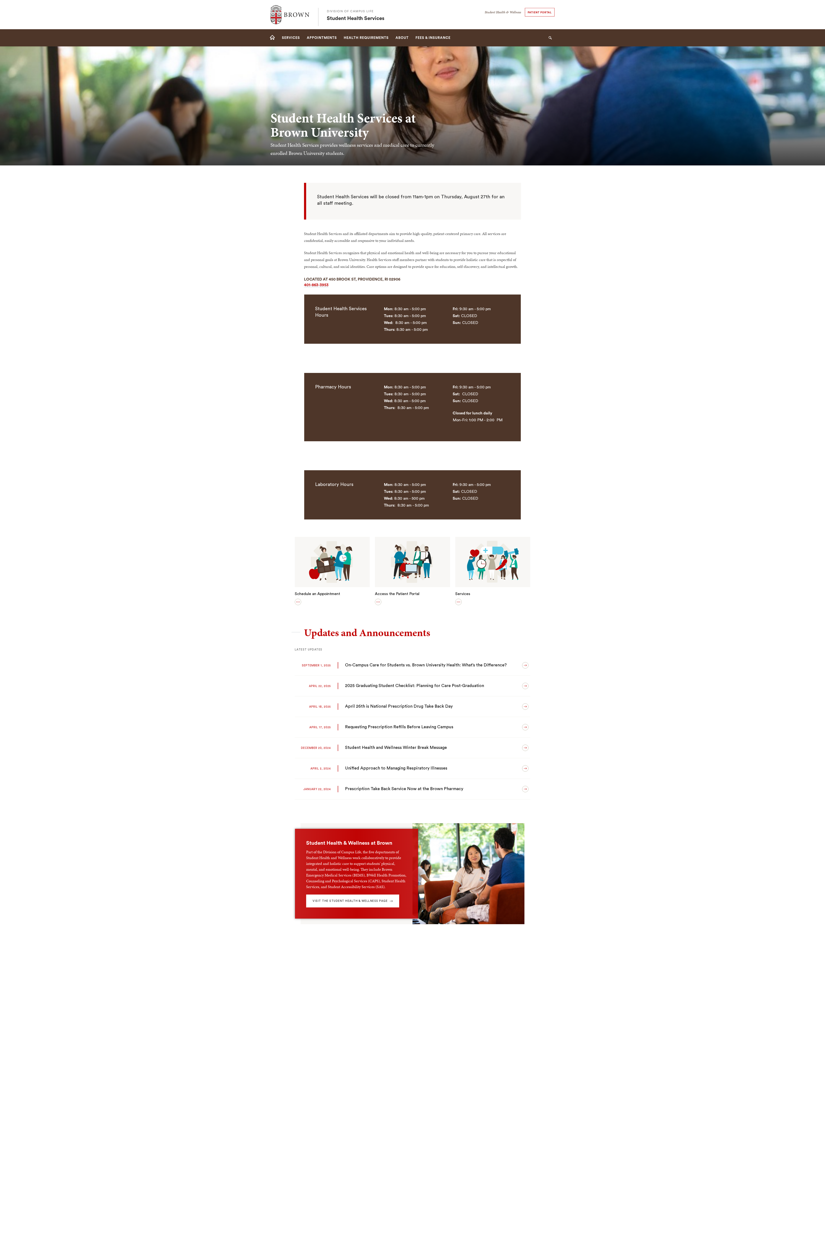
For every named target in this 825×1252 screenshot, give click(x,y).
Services (462, 594)
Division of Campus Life (350, 11)
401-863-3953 (316, 285)
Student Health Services (355, 18)
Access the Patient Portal (397, 594)
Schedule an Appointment (317, 594)
